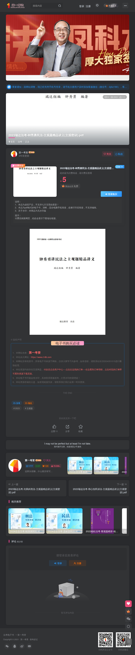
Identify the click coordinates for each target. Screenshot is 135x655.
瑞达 (30, 403)
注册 (88, 6)
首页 (12, 141)
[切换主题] (128, 626)
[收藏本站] (128, 603)
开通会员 (112, 5)
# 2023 (17, 408)
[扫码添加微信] (128, 619)
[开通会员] (128, 611)
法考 (20, 141)
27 (39, 465)
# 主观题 (29, 408)
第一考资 (23, 152)
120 (46, 465)
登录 (81, 6)
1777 (30, 465)
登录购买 (112, 194)
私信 (120, 153)
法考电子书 (8, 634)
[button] (5, 46)
